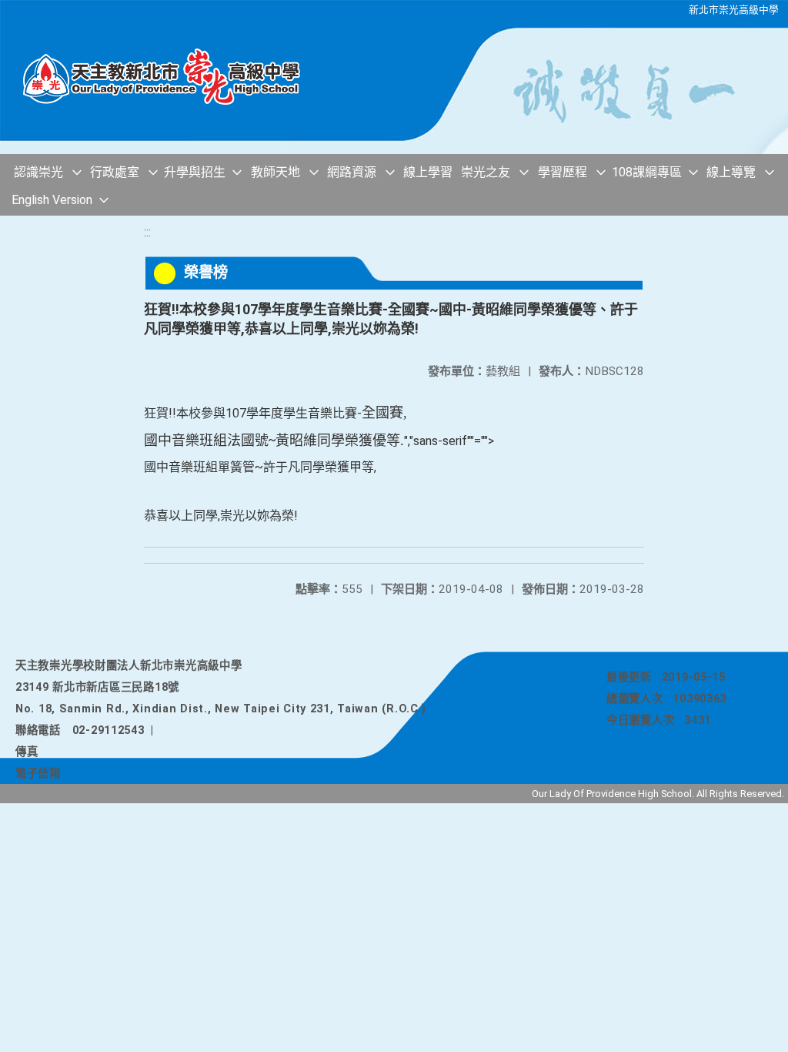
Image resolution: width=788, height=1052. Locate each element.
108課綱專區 (647, 172)
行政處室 (114, 172)
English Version (52, 200)
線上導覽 (731, 172)
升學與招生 (194, 172)
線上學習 (427, 172)
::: (147, 232)
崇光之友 (485, 172)
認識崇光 (38, 172)
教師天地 (275, 172)
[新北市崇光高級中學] (169, 77)
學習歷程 (562, 172)
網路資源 (351, 172)
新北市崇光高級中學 (734, 9)
